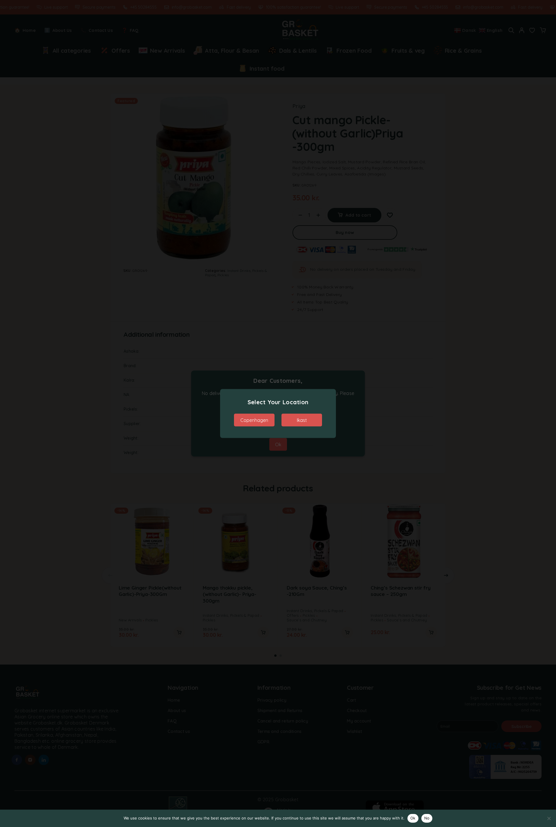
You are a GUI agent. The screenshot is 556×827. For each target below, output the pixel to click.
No (427, 818)
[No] (549, 818)
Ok (413, 818)
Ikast (302, 420)
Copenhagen (254, 420)
